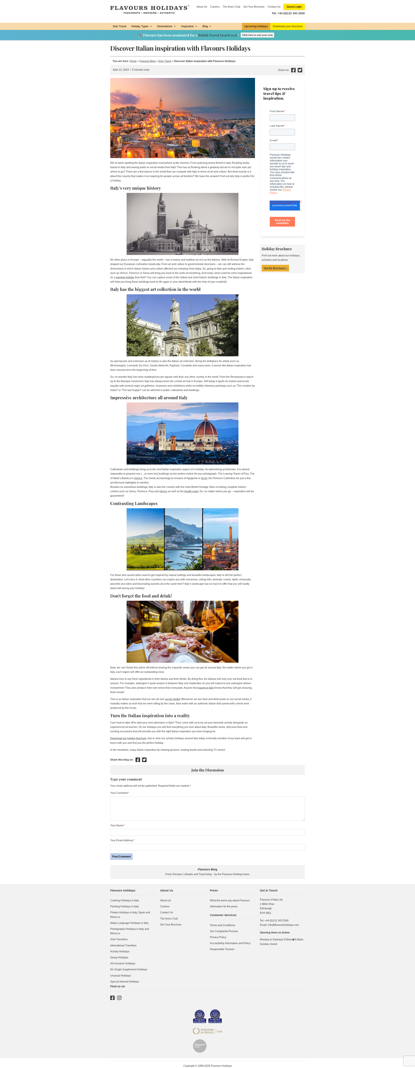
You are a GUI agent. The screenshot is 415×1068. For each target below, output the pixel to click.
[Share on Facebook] (293, 71)
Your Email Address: (122, 840)
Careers (214, 6)
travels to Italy (206, 687)
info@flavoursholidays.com (283, 925)
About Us (201, 6)
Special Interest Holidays (124, 981)
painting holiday (125, 277)
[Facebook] (112, 997)
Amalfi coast (191, 491)
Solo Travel (119, 26)
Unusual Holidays (120, 975)
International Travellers (123, 945)
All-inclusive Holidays (122, 963)
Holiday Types (139, 26)
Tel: (288, 13)
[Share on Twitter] (300, 71)
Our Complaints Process (224, 931)
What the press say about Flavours (230, 900)
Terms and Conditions (222, 925)
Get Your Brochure (254, 6)
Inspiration (187, 26)
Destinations (164, 26)
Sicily (204, 478)
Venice (138, 478)
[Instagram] (119, 997)
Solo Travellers (119, 939)
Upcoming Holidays (256, 26)
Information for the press (223, 906)
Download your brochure (287, 26)
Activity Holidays (119, 951)
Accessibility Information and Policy (230, 943)
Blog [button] (205, 26)
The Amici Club (231, 6)
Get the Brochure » (275, 268)
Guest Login (294, 6)
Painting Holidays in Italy (124, 906)
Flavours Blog (147, 61)
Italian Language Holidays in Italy (129, 923)
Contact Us (274, 6)
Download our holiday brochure (128, 738)
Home (133, 61)
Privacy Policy (218, 937)
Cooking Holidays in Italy (124, 900)
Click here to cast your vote (257, 35)
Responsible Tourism (222, 949)
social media (172, 699)
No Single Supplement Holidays (128, 969)
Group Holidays (119, 957)
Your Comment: (119, 793)
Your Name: (117, 825)
